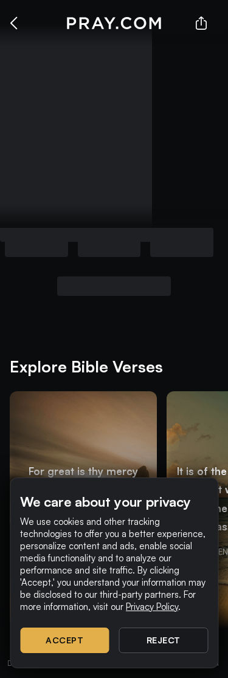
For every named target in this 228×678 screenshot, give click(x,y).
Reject (164, 640)
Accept (64, 640)
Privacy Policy (152, 606)
